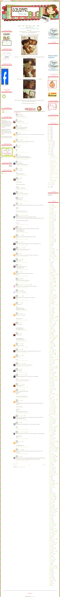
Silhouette (50, 492)
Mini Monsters (51, 422)
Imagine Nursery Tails (52, 367)
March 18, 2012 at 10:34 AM (22, 397)
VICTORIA (19, 349)
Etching (50, 315)
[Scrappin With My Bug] (4, 84)
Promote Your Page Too (4, 85)
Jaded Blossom (36, 79)
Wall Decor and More (52, 567)
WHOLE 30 (51, 572)
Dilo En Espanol (51, 298)
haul (50, 355)
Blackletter (51, 229)
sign (50, 491)
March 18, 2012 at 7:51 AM (22, 372)
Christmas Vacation (52, 256)
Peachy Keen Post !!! (53, 160)
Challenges (51, 252)
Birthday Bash (51, 228)
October (51, 144)
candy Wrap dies (51, 241)
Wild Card (50, 573)
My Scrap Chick (51, 430)
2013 (50, 139)
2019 (50, 130)
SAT (50, 476)
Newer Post (15, 464)
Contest (50, 266)
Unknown (19, 313)
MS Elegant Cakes (52, 427)
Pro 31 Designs (51, 468)
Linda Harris (19, 139)
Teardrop (50, 540)
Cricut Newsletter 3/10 (52, 117)
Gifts (50, 342)
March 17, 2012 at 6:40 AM (22, 117)
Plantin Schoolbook (52, 460)
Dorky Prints (51, 307)
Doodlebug (51, 301)
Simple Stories (51, 495)
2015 (50, 136)
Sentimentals (51, 484)
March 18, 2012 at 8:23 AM (22, 381)
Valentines (51, 561)
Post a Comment (15, 463)
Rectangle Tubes (52, 472)
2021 (50, 127)
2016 (50, 134)
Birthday (50, 226)
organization (51, 444)
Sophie (50, 503)
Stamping (50, 514)
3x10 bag (50, 208)
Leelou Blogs (33, 596)
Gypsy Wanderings (52, 350)
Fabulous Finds (51, 324)
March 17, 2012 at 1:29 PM (22, 239)
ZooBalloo (51, 585)
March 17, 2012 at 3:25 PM (22, 262)
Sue (18, 154)
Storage (50, 518)
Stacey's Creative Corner (21, 374)
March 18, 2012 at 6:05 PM (22, 413)
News (50, 435)
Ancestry (50, 217)
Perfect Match (51, 457)
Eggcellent (51, 311)
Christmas (50, 253)
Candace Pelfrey (6, 110)
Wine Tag (50, 574)
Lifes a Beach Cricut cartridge (54, 394)
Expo (50, 321)
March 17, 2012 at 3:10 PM (22, 256)
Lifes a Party (51, 397)
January (51, 184)
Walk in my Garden (52, 565)
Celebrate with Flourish (53, 249)
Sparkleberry (51, 504)
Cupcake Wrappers (52, 286)
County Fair (51, 269)
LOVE (51, 176)
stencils (50, 516)
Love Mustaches (51, 403)
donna (19, 253)
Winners (50, 576)
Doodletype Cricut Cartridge (53, 304)
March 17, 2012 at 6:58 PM (22, 320)
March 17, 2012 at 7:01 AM (22, 130)
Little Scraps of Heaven (53, 399)
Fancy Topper (51, 325)
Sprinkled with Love (52, 511)
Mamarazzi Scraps (20, 363)
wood (50, 581)
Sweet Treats (51, 534)
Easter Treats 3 (51, 308)
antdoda (19, 369)
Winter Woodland (52, 580)
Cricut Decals (51, 279)
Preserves (50, 465)
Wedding (50, 570)
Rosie (19, 322)
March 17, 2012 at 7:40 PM (22, 352)
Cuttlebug (50, 289)
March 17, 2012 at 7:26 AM (22, 137)
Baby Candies (51, 221)
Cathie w (18, 168)
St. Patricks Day (51, 512)
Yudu (50, 584)
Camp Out (50, 237)
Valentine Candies (52, 559)
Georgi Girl (19, 242)
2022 (50, 126)
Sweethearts (51, 536)
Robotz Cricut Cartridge (53, 473)
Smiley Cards (51, 500)
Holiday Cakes (51, 360)
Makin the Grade (52, 411)
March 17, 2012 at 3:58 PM (22, 269)
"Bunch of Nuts (25, 34)
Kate (18, 145)
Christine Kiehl (20, 449)
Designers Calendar (52, 294)
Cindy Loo (51, 257)
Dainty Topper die (52, 290)
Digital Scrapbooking (52, 297)
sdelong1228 (20, 290)
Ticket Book (51, 541)
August (51, 147)
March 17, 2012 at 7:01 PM (22, 330)
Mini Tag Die (51, 423)
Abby (18, 132)
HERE (36, 32)
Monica (19, 203)
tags (50, 537)
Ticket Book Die (51, 544)
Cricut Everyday (51, 282)
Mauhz (50, 416)
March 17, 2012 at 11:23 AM (22, 224)
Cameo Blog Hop (52, 161)
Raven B (19, 422)
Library (50, 390)
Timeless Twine (51, 548)
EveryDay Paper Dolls (52, 316)
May (51, 151)
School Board (51, 480)
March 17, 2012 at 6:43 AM (22, 123)
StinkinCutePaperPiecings (22, 215)
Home (29, 464)
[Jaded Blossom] (53, 38)
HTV (50, 364)
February (51, 182)
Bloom (50, 232)
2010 (50, 187)
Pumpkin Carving (52, 471)
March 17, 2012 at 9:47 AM (22, 189)
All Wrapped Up (51, 214)
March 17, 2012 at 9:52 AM (22, 195)
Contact (50, 265)
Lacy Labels (51, 385)
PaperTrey (50, 453)
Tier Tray (50, 545)
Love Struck (51, 405)
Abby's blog (28, 31)
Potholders (51, 464)
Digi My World (51, 295)
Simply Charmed (52, 496)
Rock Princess (51, 475)
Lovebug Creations (52, 407)
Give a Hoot (51, 343)
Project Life (51, 469)
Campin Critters (51, 238)
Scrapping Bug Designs (53, 483)
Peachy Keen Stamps (52, 456)
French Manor (51, 329)
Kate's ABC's (51, 381)
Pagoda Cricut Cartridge (53, 447)
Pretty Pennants (51, 467)
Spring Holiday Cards (52, 508)
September (51, 145)
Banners (50, 222)
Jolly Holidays (51, 373)
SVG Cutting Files (52, 530)
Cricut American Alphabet (53, 274)
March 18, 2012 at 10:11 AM (22, 387)
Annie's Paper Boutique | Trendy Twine (24, 284)
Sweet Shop (51, 532)
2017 (50, 133)
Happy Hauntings (52, 354)
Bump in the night (52, 234)
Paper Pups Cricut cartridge (53, 451)
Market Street (51, 413)
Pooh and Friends (52, 461)
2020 (50, 129)
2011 (50, 186)
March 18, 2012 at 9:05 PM (22, 438)
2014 (50, 137)
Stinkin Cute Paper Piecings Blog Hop (29, 28)
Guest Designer (51, 346)
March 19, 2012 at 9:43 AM (22, 453)
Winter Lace (51, 578)
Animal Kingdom (52, 218)
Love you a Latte (52, 406)
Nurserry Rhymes (52, 438)
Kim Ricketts (20, 355)
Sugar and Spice (51, 525)
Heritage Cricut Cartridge (53, 359)
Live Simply (51, 401)
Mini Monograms (52, 420)
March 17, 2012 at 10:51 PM (22, 366)
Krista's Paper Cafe (21, 415)
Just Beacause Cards (52, 376)
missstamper (20, 441)
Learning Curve (51, 388)
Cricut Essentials (52, 281)
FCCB (50, 328)
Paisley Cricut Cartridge (53, 448)
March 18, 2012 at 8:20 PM (22, 429)
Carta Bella (51, 248)
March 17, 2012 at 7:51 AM (22, 152)
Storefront (50, 519)
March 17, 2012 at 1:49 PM (22, 245)
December (51, 141)
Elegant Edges (51, 312)
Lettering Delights (52, 389)
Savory (50, 477)
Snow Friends (51, 502)
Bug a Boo (51, 233)
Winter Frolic (51, 577)
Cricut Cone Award (52, 278)
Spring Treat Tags (52, 510)
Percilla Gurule (20, 235)
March (51, 154)
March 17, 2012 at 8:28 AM (22, 159)
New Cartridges (51, 434)
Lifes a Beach (51, 393)
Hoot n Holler (51, 363)
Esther (18, 161)
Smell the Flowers (52, 499)
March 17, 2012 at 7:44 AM (22, 142)
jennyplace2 (20, 259)
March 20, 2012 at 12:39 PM (22, 460)
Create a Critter (51, 270)
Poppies (50, 463)
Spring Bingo (51, 506)
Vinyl (50, 564)
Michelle (5, 112)
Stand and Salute (52, 515)
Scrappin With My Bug (4, 68)
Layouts (50, 386)
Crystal (18, 120)
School (50, 479)
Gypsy (50, 347)
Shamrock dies (51, 487)
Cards (50, 244)
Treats (50, 552)
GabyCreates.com (20, 247)
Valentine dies (51, 560)
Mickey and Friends (52, 418)
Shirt (50, 488)
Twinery (50, 556)
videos (50, 563)
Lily (50, 398)
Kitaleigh (50, 382)
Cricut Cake (51, 275)
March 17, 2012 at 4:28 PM (22, 276)
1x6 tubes (50, 204)
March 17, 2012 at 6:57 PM (22, 300)
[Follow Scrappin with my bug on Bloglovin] (53, 56)
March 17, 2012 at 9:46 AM (22, 175)
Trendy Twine (51, 553)
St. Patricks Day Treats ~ (53, 172)
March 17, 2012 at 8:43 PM (22, 360)
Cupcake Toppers (52, 285)
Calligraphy (51, 236)
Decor (50, 293)
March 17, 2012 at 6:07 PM (22, 287)
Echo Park (50, 309)
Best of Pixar (51, 225)
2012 (50, 140)
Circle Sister (51, 261)
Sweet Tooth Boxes (52, 533)
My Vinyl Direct (51, 431)
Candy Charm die (52, 240)
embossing (51, 313)
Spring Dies (51, 507)
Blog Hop (50, 230)
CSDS (50, 283)
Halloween (51, 351)
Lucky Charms (51, 409)
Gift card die (51, 339)
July (51, 148)
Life (50, 392)
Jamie (35, 103)
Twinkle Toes (51, 557)
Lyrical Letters (51, 410)
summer (50, 527)
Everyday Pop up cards (52, 320)
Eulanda (19, 456)
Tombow (50, 549)
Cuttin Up (50, 287)
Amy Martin (20, 343)
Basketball (51, 224)
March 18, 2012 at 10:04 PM (22, 446)
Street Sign (51, 522)
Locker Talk (51, 402)
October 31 (51, 439)
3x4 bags (50, 209)
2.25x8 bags (51, 205)
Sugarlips (19, 192)
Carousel (50, 245)
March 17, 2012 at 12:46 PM (22, 232)
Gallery (50, 334)
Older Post (44, 464)
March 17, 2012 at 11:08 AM (22, 212)
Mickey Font (51, 419)
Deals (50, 291)
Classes (50, 262)
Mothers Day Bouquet (52, 426)
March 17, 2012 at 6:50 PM (22, 293)
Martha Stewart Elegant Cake (53, 414)
